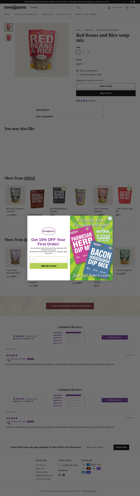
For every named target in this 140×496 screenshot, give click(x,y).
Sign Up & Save (48, 265)
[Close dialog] (110, 218)
